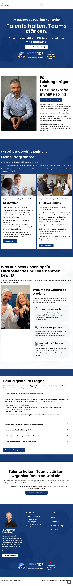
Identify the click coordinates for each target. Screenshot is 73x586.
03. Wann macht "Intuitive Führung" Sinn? (18, 430)
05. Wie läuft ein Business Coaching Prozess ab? (20, 442)
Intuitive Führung (57, 526)
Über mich (54, 530)
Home (53, 518)
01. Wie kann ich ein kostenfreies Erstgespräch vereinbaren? (24, 393)
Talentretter (55, 522)
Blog (52, 538)
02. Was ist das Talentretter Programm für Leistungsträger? (24, 424)
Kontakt (54, 534)
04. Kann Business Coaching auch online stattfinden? (22, 436)
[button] (41, 4)
